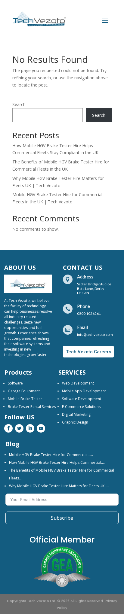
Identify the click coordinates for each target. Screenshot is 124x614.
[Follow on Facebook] (8, 428)
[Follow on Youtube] (41, 428)
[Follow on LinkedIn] (30, 428)
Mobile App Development (84, 391)
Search (19, 104)
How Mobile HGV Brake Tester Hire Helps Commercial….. (57, 462)
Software (15, 383)
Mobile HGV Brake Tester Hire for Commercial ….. (51, 454)
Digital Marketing (76, 414)
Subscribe (62, 518)
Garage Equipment (24, 391)
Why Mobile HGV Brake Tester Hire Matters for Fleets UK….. (59, 485)
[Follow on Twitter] (19, 428)
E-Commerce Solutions (81, 406)
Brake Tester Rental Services (32, 406)
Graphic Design (75, 422)
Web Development (78, 383)
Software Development (81, 398)
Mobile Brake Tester (25, 398)
